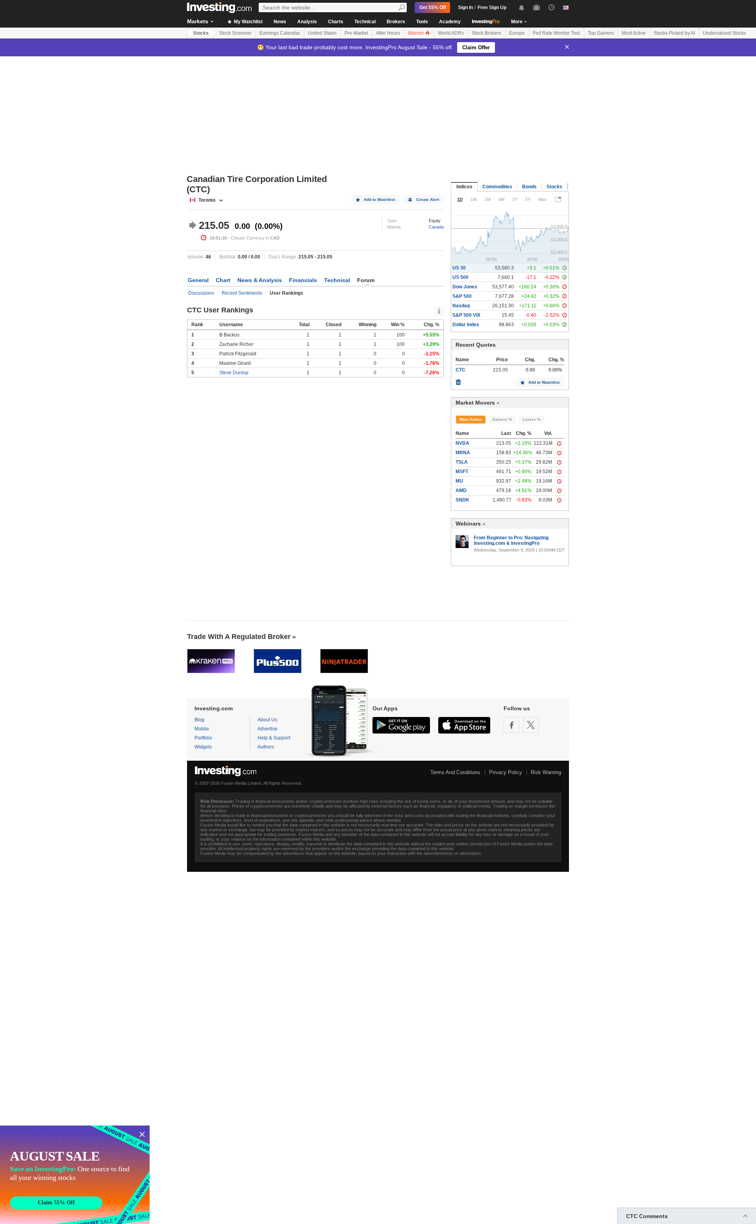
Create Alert (427, 199)
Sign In (465, 7)
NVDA (462, 443)
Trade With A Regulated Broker (239, 637)
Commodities (497, 186)
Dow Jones (464, 287)
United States (322, 33)
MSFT (462, 471)
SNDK (462, 500)
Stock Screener (235, 33)
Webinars (468, 523)
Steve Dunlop (233, 372)
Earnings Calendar (279, 33)
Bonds (529, 186)
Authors (266, 747)
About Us (267, 720)
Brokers (396, 21)
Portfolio (203, 738)
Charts (335, 21)
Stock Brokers (486, 33)
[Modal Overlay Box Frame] (75, 1175)
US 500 (460, 277)
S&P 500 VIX (466, 315)
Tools (422, 21)
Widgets (203, 747)
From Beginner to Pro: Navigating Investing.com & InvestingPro (511, 540)
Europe (517, 33)
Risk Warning (546, 772)
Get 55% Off (432, 7)
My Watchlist (248, 21)
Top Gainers (601, 33)
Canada (436, 227)
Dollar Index (465, 324)
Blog (199, 720)
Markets (197, 21)
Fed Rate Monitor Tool (556, 33)
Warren (416, 33)
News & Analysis (259, 280)
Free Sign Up (492, 7)
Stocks (201, 33)
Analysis (307, 21)
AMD (461, 490)
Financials (303, 280)
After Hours (388, 33)
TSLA (462, 462)
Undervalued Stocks (724, 33)
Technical (365, 21)
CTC (460, 370)
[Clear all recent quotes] (458, 380)
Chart (223, 280)
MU (459, 481)
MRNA (463, 452)
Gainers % (502, 419)
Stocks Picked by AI (674, 33)
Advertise (268, 729)
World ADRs (451, 33)
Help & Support (274, 738)
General (198, 280)
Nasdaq (461, 305)
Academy (450, 21)
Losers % (532, 419)
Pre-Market (356, 33)
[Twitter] (531, 725)
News (280, 21)
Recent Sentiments (242, 293)
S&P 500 (462, 296)
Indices (464, 186)
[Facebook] (511, 725)
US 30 (459, 268)
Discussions (201, 293)
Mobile (202, 729)
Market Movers (475, 402)
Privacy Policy (505, 772)
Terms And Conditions (455, 772)
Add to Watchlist (379, 199)
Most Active (634, 33)
